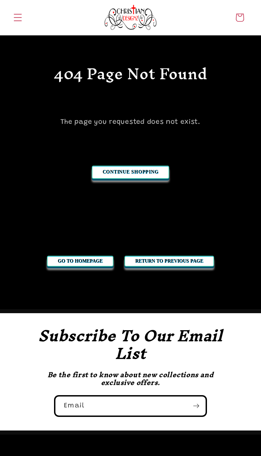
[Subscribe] (196, 406)
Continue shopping (131, 171)
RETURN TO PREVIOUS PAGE (169, 261)
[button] (17, 17)
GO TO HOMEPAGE (80, 261)
